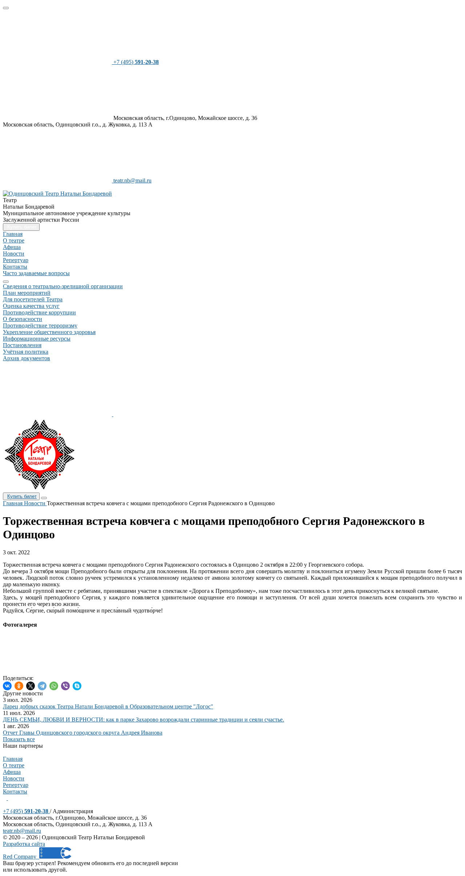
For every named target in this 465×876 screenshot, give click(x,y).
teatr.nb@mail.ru (22, 831)
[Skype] (77, 686)
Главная (13, 234)
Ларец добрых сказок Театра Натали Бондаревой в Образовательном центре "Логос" (108, 706)
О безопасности (22, 319)
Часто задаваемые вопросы (36, 273)
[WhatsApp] (53, 686)
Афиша (12, 247)
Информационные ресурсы (36, 338)
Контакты (15, 267)
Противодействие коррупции (39, 312)
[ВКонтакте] (7, 686)
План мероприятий (26, 293)
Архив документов (26, 358)
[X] (30, 686)
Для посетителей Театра (32, 299)
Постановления (22, 345)
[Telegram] (42, 686)
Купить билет (22, 496)
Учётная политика (25, 352)
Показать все (19, 739)
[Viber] (65, 686)
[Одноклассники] (19, 686)
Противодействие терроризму (40, 325)
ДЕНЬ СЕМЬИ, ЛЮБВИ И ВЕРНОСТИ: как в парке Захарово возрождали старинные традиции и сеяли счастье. (143, 719)
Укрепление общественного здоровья (49, 332)
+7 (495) (25, 811)
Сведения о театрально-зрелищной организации (63, 286)
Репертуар (15, 260)
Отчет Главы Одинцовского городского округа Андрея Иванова (82, 733)
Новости (13, 253)
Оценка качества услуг (31, 306)
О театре (13, 240)
